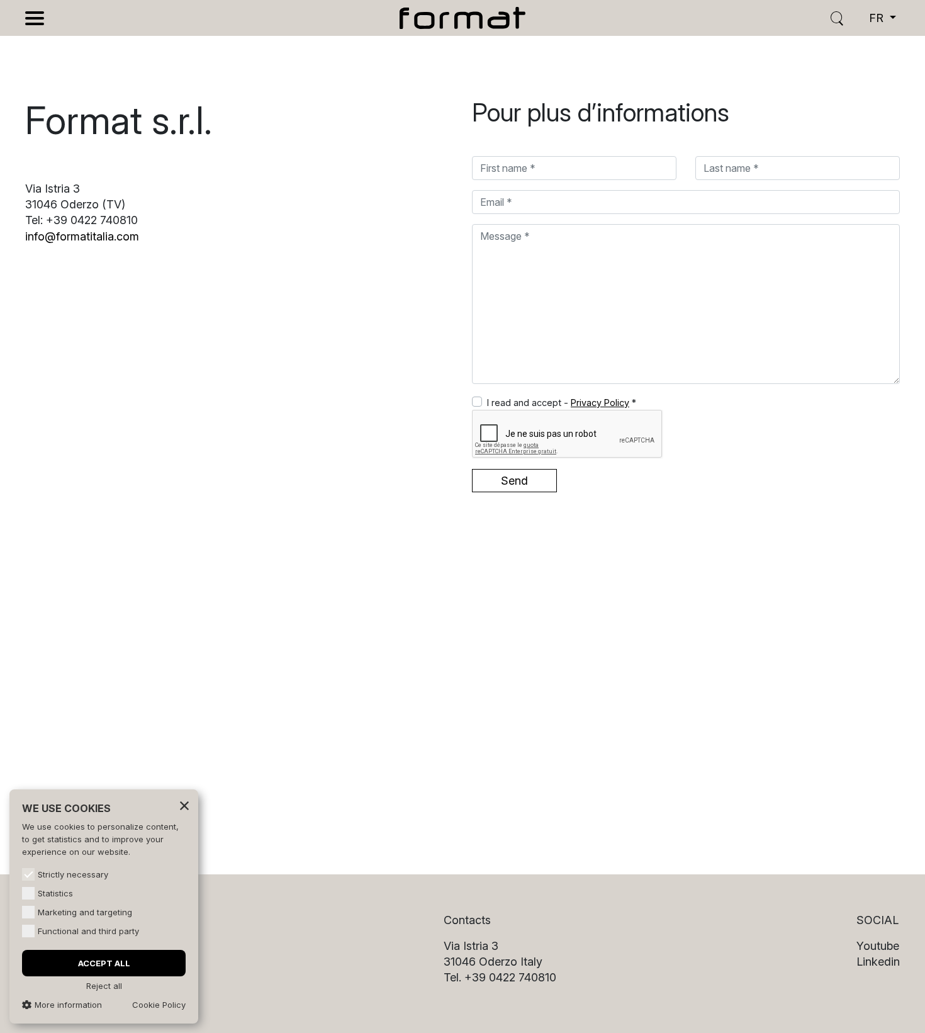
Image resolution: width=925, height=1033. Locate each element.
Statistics (55, 893)
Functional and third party (88, 931)
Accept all (104, 963)
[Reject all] (184, 805)
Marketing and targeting (85, 912)
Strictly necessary (73, 874)
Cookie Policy (159, 1005)
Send (514, 480)
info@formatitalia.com (82, 236)
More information (68, 1005)
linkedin (878, 961)
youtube (877, 945)
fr (878, 18)
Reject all (104, 986)
